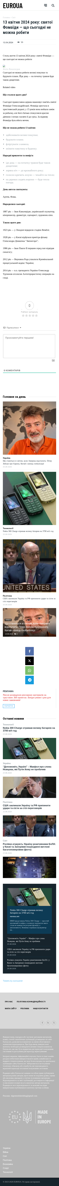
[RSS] (48, 1023)
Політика (7, 802)
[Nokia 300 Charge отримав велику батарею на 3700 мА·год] (29, 748)
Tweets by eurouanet (13, 981)
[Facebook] (29, 651)
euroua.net (14, 916)
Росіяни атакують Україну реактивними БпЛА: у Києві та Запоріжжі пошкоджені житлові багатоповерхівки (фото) (29, 847)
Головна (6, 17)
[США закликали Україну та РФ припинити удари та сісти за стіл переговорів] (29, 826)
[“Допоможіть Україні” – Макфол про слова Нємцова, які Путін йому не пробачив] (29, 787)
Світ (5, 840)
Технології (8, 724)
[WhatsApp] (29, 670)
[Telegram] (29, 680)
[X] (29, 661)
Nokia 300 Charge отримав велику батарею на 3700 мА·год (26, 911)
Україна (7, 763)
